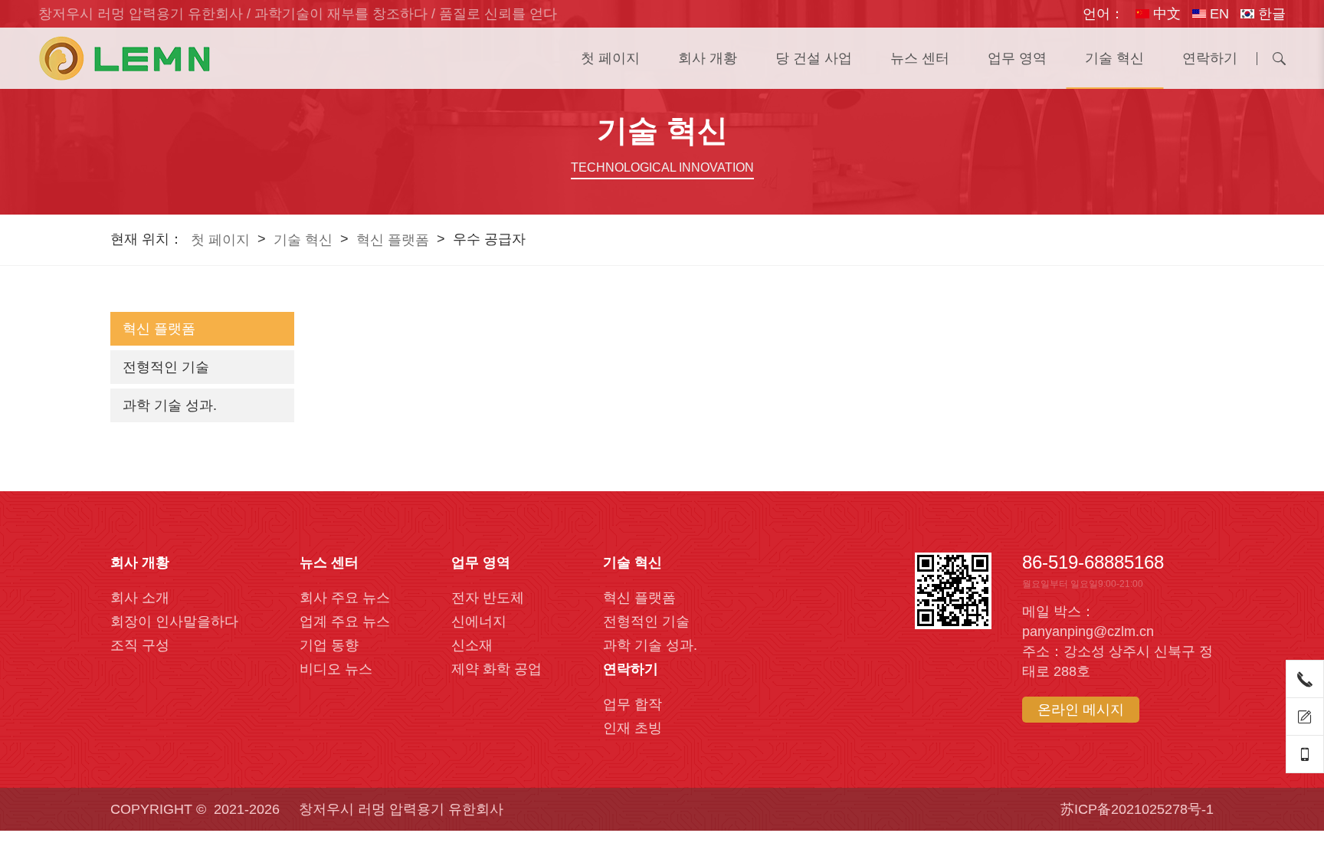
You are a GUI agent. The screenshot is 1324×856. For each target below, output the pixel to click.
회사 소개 (139, 597)
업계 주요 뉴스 (345, 621)
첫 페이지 (610, 58)
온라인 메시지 (1080, 709)
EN (1217, 13)
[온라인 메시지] (1304, 716)
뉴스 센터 (919, 58)
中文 (1165, 13)
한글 (1270, 13)
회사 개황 (707, 58)
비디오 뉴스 (336, 669)
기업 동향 (329, 645)
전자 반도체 (487, 597)
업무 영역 (1017, 58)
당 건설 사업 (813, 58)
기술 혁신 (1114, 58)
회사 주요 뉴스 (345, 597)
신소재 (472, 645)
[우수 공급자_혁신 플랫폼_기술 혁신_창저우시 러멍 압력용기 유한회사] (124, 58)
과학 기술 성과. (170, 405)
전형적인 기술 (166, 367)
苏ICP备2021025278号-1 (1137, 809)
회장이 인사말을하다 (174, 621)
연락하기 (1209, 58)
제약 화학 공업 (496, 669)
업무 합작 (632, 704)
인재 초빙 (632, 728)
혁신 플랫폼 (392, 240)
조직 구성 (139, 645)
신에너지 (478, 621)
